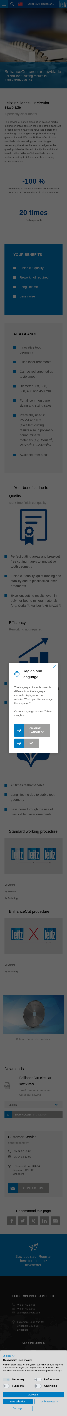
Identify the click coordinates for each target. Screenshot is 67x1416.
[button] (9, 1356)
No (31, 743)
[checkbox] (6, 1379)
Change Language (36, 730)
